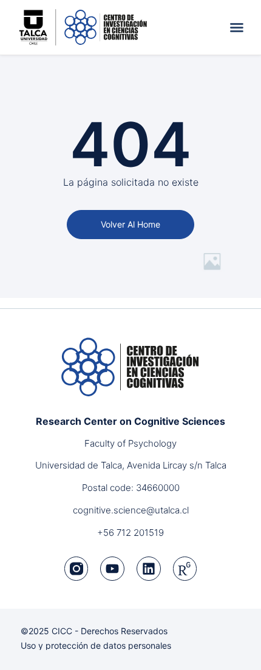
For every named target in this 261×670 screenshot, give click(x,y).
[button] (237, 27)
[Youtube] (112, 569)
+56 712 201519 (130, 532)
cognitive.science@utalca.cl (131, 510)
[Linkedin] (149, 569)
